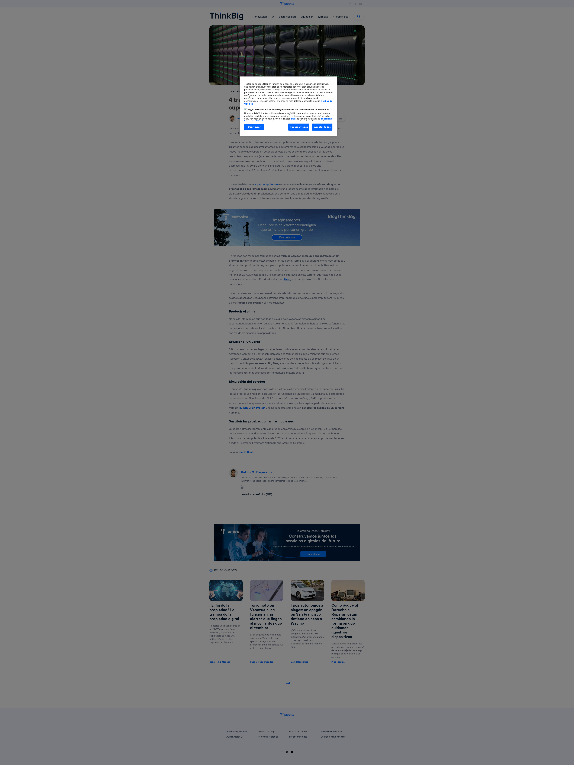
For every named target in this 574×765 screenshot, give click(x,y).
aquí (293, 118)
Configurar (254, 126)
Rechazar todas (299, 126)
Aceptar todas (322, 126)
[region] (288, 106)
